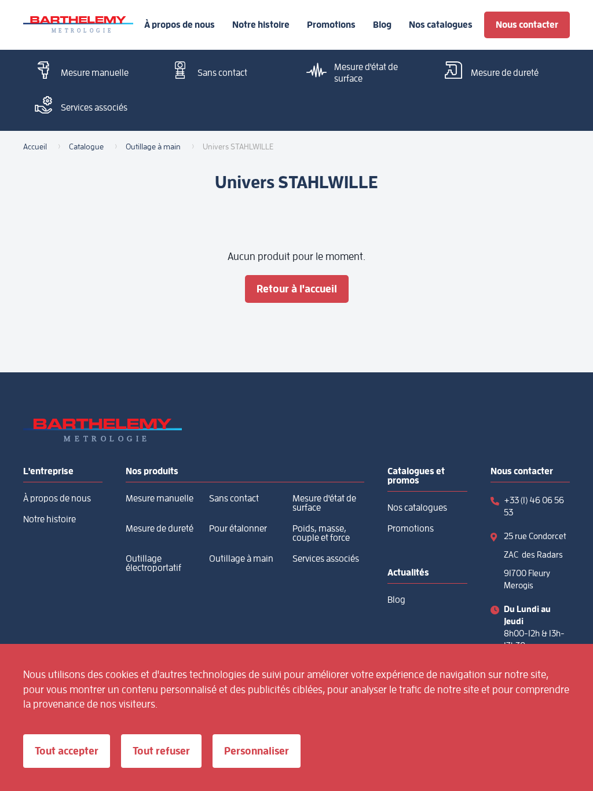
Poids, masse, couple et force (321, 533)
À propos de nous (179, 25)
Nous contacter (527, 24)
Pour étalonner (238, 528)
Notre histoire (261, 25)
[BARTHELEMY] (78, 25)
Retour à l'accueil (297, 289)
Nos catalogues (441, 25)
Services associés (94, 107)
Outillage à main (241, 558)
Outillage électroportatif (153, 563)
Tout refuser (161, 751)
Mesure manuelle (95, 72)
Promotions (331, 25)
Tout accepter (66, 751)
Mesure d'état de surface (366, 72)
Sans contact (222, 72)
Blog (382, 25)
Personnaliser (256, 751)
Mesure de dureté (505, 72)
